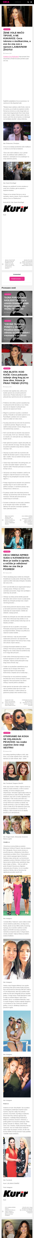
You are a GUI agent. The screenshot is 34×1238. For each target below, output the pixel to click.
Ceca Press (7, 29)
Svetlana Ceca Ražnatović (11, 56)
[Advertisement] (17, 81)
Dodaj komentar (18, 312)
